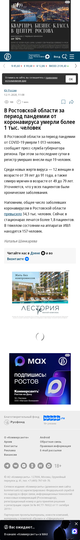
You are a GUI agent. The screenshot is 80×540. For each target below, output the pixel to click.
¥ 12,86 (41, 66)
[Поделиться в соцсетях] (71, 101)
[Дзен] (24, 466)
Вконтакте (15, 259)
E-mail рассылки (51, 450)
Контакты (10, 446)
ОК (71, 79)
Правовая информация (55, 446)
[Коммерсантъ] (7, 56)
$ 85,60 (15, 66)
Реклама (10, 450)
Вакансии (10, 454)
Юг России (10, 90)
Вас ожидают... (22, 527)
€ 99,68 (28, 66)
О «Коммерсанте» (16, 437)
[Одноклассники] (32, 466)
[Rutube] (41, 466)
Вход (57, 56)
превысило (13, 213)
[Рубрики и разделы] (72, 57)
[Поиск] (65, 57)
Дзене (35, 253)
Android (45, 437)
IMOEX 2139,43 (57, 66)
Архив (8, 441)
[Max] (49, 466)
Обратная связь (50, 441)
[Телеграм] (7, 466)
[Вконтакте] (16, 466)
